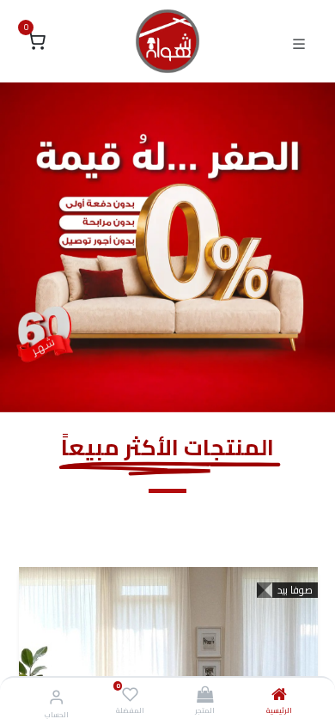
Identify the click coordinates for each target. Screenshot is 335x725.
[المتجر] (205, 696)
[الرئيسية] (279, 696)
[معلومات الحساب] (56, 696)
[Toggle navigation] (298, 42)
